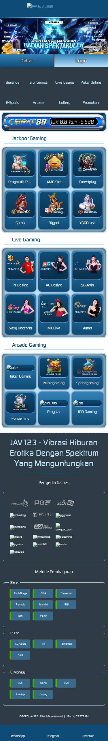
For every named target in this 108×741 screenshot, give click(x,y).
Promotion (91, 102)
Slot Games (39, 82)
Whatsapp (18, 736)
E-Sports (12, 102)
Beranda (13, 82)
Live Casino (64, 82)
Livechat (88, 736)
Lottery (64, 102)
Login (81, 60)
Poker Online (91, 82)
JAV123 (34, 716)
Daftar (26, 60)
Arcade (38, 102)
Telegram (52, 736)
